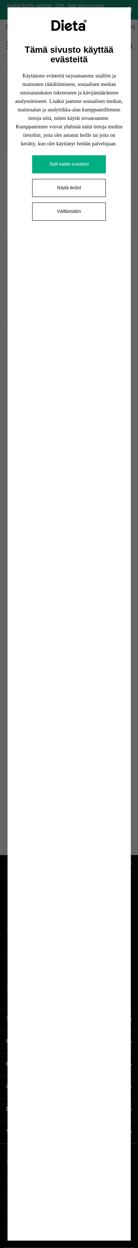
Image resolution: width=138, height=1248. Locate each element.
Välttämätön (69, 211)
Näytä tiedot (69, 187)
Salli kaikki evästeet (69, 164)
